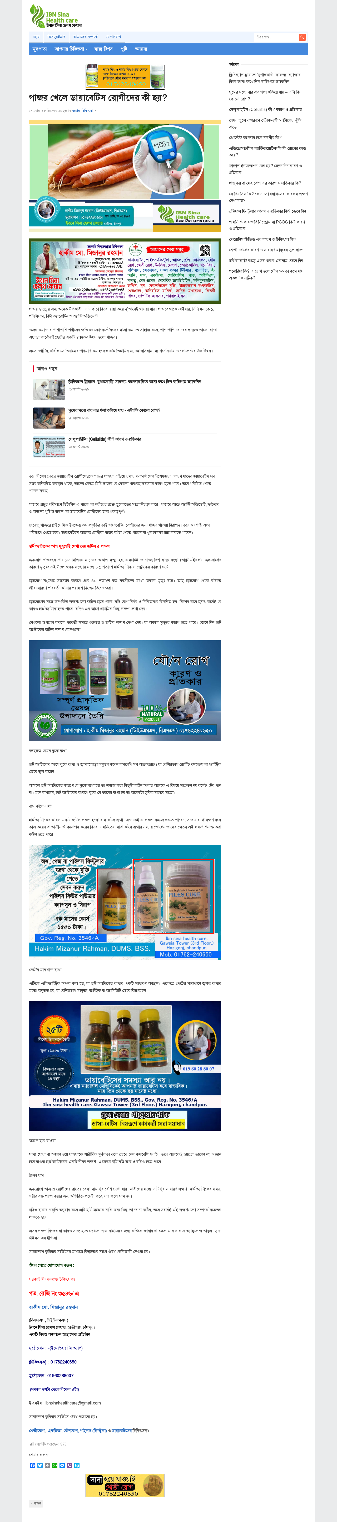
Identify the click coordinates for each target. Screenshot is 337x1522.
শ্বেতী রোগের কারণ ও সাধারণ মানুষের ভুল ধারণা (267, 250)
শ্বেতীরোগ (36, 1430)
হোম (36, 36)
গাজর (37, 1503)
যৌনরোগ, (71, 1430)
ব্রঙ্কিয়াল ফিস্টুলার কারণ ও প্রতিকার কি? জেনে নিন (267, 211)
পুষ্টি (124, 49)
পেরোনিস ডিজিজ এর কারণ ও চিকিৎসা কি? (262, 239)
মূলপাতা (40, 49)
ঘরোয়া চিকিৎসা (82, 111)
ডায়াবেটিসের (122, 1430)
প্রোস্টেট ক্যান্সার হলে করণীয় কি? (255, 137)
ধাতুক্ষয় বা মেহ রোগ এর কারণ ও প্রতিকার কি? (265, 183)
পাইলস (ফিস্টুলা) (93, 1430)
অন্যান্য (141, 49)
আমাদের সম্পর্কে (85, 36)
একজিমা (54, 1430)
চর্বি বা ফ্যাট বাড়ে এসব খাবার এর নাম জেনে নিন (266, 260)
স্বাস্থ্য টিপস (104, 49)
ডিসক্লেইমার (56, 36)
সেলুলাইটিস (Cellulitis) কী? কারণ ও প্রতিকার (265, 109)
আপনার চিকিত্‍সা (69, 49)
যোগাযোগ (113, 36)
